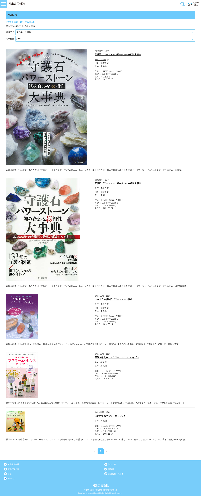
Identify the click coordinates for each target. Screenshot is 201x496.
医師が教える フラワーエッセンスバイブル (117, 357)
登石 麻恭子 (100, 59)
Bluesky (11, 478)
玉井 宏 (98, 66)
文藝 (9, 474)
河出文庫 (112, 464)
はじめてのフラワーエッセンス (110, 416)
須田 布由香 (100, 63)
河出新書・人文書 (115, 474)
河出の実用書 (13, 469)
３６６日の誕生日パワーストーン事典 (113, 299)
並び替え (10, 32)
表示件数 (10, 39)
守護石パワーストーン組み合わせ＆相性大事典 (118, 54)
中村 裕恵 (99, 362)
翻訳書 (111, 469)
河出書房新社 (13, 464)
